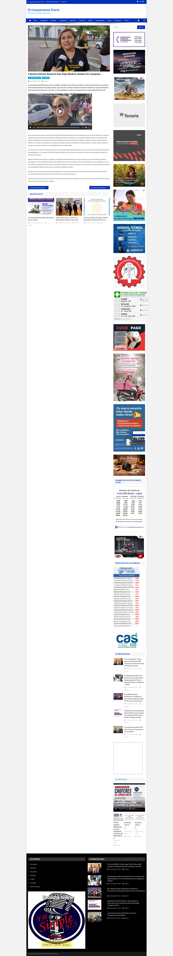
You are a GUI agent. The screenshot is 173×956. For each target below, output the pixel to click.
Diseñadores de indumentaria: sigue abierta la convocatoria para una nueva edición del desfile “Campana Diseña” (134, 714)
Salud (109, 20)
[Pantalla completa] (89, 128)
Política (90, 20)
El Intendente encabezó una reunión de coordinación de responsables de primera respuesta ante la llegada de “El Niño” (134, 680)
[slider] (58, 127)
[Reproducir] (31, 128)
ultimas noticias (35, 886)
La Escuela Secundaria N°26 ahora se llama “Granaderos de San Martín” (133, 729)
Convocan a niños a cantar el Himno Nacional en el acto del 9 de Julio (96, 219)
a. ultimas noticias (34, 78)
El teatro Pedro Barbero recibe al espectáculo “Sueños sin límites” (100, 188)
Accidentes (63, 20)
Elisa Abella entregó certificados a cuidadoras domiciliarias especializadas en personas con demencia (134, 698)
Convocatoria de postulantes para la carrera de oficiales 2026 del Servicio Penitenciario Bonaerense (39, 188)
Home (35, 20)
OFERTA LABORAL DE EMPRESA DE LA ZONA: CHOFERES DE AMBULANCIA (128, 802)
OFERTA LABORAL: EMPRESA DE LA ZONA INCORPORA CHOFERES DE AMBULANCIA (118, 829)
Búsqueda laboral (127, 824)
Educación (33, 871)
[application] (60, 112)
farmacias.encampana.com (126, 318)
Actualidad (44, 20)
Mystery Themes (63, 953)
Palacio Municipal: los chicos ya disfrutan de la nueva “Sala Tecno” (67, 219)
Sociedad (82, 20)
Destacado (117, 20)
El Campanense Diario (44, 10)
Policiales (53, 20)
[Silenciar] (86, 128)
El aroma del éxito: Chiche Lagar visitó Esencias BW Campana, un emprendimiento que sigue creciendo (134, 662)
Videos (126, 20)
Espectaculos (100, 20)
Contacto (63, 2)
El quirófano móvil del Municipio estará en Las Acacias (41, 219)
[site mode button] (140, 20)
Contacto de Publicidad (52, 2)
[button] (60, 112)
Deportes (73, 20)
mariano (46, 81)
